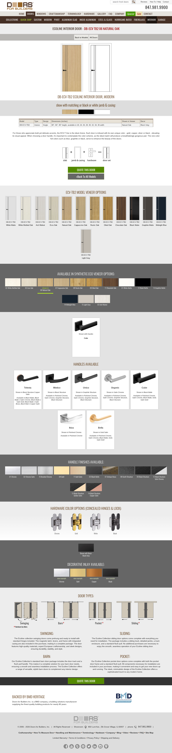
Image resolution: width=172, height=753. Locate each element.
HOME (21, 13)
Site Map (149, 733)
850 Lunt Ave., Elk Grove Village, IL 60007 (106, 727)
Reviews (144, 2)
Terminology (88, 733)
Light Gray (86, 256)
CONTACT (148, 13)
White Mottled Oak (25, 223)
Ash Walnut (40, 223)
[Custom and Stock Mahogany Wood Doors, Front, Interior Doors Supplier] (21, 6)
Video (125, 733)
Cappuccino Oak (80, 223)
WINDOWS (41, 13)
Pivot (57, 19)
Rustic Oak (95, 223)
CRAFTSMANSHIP (57, 13)
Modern (48, 19)
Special (130, 13)
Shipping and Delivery (110, 738)
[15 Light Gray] (86, 299)
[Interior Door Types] (86, 628)
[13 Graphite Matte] (159, 282)
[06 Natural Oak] (45, 282)
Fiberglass (139, 19)
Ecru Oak (53, 223)
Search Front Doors (123, 2)
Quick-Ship (26, 19)
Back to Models (81, 37)
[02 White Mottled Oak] (13, 282)
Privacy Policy (93, 738)
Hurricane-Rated (123, 19)
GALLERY (102, 13)
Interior (151, 19)
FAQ (110, 13)
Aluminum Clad (69, 19)
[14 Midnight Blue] (70, 299)
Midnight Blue (161, 223)
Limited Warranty (60, 738)
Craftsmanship (25, 733)
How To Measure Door (44, 733)
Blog (119, 733)
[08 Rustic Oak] (78, 282)
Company (110, 733)
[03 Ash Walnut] (102, 299)
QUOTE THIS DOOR (86, 170)
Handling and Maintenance (68, 733)
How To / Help (155, 2)
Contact (166, 2)
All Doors (93, 37)
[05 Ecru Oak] (29, 282)
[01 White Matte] (126, 282)
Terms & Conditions (77, 738)
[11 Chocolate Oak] (110, 282)
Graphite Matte (148, 223)
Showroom (78, 727)
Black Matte (134, 223)
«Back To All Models (86, 176)
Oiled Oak (108, 223)
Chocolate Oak (121, 223)
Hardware (100, 733)
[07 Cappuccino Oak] (61, 282)
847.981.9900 (156, 7)
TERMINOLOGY (74, 13)
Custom (38, 19)
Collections (12, 19)
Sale (139, 13)
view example (61, 578)
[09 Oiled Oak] (94, 282)
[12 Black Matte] (143, 282)
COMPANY (119, 13)
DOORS (30, 13)
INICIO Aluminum (88, 19)
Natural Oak (66, 223)
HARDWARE (89, 13)
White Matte (11, 223)
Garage (162, 19)
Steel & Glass (105, 19)
